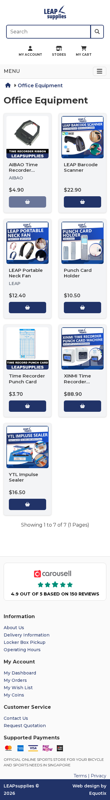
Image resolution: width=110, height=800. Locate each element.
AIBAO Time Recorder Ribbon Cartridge (23, 173)
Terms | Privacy (90, 776)
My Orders (15, 680)
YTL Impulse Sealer (23, 477)
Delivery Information (27, 635)
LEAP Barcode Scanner (81, 167)
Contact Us (16, 718)
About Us (14, 627)
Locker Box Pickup (25, 642)
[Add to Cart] (82, 202)
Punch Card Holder (78, 273)
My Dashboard (20, 673)
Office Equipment (40, 85)
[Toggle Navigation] (99, 71)
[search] (97, 32)
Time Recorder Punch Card (27, 378)
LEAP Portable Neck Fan (26, 273)
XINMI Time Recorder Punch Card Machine (78, 384)
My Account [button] (30, 55)
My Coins (14, 695)
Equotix (97, 793)
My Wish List (18, 687)
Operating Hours (22, 649)
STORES (59, 55)
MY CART (84, 55)
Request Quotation (25, 725)
